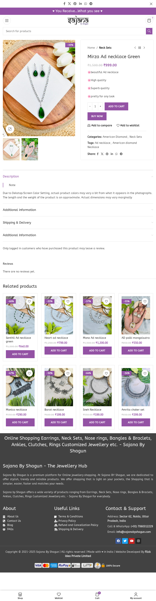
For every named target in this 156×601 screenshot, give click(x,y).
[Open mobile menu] (7, 20)
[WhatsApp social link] (116, 154)
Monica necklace (16, 409)
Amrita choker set (133, 409)
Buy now (97, 116)
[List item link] (129, 526)
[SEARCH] (149, 31)
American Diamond (115, 137)
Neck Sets (105, 47)
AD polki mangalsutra (136, 338)
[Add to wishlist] (29, 301)
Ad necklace (102, 143)
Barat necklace (54, 409)
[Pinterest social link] (107, 154)
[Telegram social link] (121, 154)
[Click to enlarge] (10, 129)
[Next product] (144, 48)
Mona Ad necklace (94, 338)
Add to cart (116, 106)
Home (91, 47)
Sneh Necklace (92, 409)
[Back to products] (139, 48)
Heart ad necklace (56, 338)
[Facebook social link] (98, 154)
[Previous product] (135, 48)
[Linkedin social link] (112, 154)
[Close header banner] (151, 4)
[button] (6, 88)
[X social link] (102, 154)
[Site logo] (78, 20)
